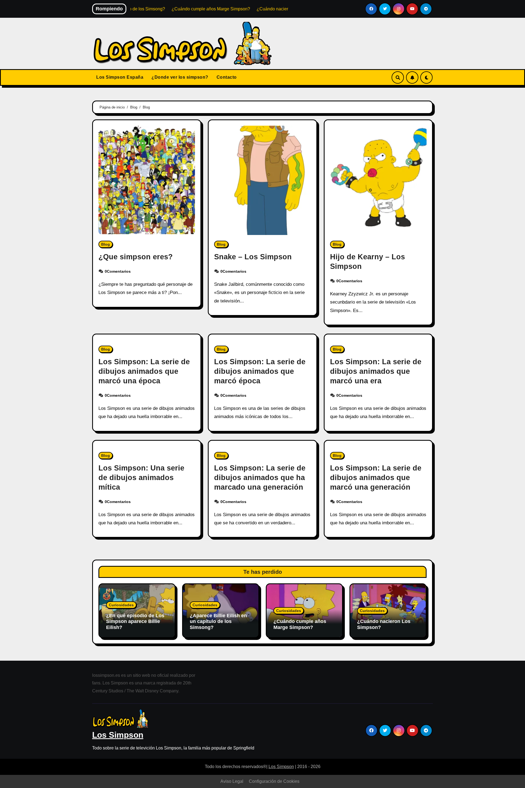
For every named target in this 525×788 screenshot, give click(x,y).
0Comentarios (118, 271)
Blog (105, 244)
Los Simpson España (119, 77)
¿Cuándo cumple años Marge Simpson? (299, 624)
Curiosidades (121, 605)
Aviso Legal (231, 781)
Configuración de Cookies (274, 781)
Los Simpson (117, 734)
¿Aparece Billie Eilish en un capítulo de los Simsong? (218, 621)
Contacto (227, 77)
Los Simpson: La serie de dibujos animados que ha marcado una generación (259, 477)
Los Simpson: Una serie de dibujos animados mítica (141, 477)
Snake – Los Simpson (253, 257)
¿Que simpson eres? (135, 257)
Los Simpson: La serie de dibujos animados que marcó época (259, 371)
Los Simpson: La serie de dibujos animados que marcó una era (375, 371)
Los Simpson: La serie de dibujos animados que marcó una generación (375, 477)
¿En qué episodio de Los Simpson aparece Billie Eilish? (135, 621)
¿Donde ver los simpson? (179, 77)
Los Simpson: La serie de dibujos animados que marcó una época (144, 371)
